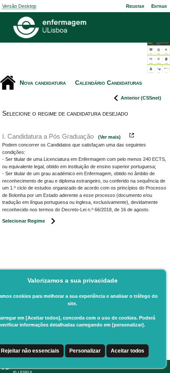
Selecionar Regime (23, 220)
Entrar (159, 6)
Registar (135, 6)
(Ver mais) (109, 137)
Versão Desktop (19, 6)
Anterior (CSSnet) (141, 97)
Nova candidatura (43, 82)
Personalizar (85, 351)
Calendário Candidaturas (108, 82)
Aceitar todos (127, 351)
